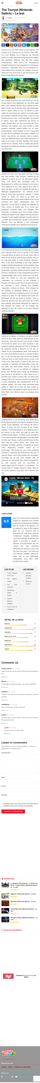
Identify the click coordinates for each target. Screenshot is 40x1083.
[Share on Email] (19, 45)
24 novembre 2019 (20, 18)
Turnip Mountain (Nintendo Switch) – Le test (24, 910)
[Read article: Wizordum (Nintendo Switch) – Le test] (5, 903)
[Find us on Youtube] (12, 1077)
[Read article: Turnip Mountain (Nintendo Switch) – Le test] (5, 911)
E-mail (4, 786)
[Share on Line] (32, 45)
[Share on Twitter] (7, 45)
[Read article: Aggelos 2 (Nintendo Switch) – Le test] (5, 896)
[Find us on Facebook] (2, 1077)
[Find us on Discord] (20, 1077)
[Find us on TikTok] (9, 1077)
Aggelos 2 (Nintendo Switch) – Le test (23, 894)
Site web (4, 795)
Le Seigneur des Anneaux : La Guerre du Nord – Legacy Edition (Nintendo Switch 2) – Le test (24, 885)
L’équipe (4, 1067)
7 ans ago (17, 668)
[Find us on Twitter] (5, 1077)
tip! (8, 976)
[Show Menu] (2, 3)
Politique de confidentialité (22, 1067)
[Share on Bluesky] (24, 45)
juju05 (10, 18)
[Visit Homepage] (18, 2)
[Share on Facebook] (3, 45)
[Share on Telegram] (15, 45)
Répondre (5, 677)
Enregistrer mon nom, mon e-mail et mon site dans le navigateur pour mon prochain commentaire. (20, 805)
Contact (10, 1067)
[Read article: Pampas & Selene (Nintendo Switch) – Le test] (5, 919)
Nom (3, 777)
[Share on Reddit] (11, 45)
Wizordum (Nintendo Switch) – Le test (23, 901)
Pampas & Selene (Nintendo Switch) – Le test (24, 919)
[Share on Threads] (36, 45)
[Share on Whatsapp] (28, 45)
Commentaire (6, 753)
